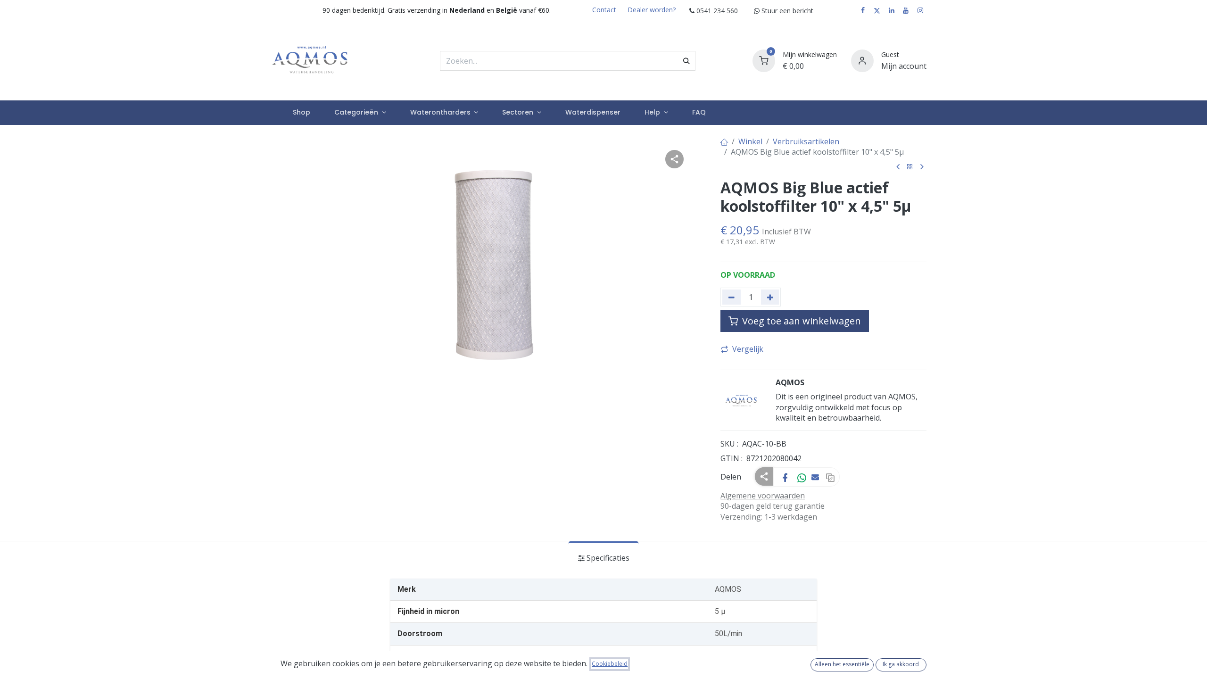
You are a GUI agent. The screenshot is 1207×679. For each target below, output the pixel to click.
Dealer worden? (652, 9)
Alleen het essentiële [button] (842, 664)
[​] (863, 10)
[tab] (603, 557)
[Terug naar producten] (910, 167)
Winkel (750, 141)
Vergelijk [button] (747, 349)
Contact (604, 9)
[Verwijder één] (731, 297)
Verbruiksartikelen (806, 141)
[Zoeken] (686, 60)
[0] (763, 59)
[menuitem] (301, 112)
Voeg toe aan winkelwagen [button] (800, 321)
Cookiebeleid (610, 664)
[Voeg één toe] (770, 297)
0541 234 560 (716, 10)
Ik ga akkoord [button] (901, 664)
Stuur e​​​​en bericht (786, 10)
